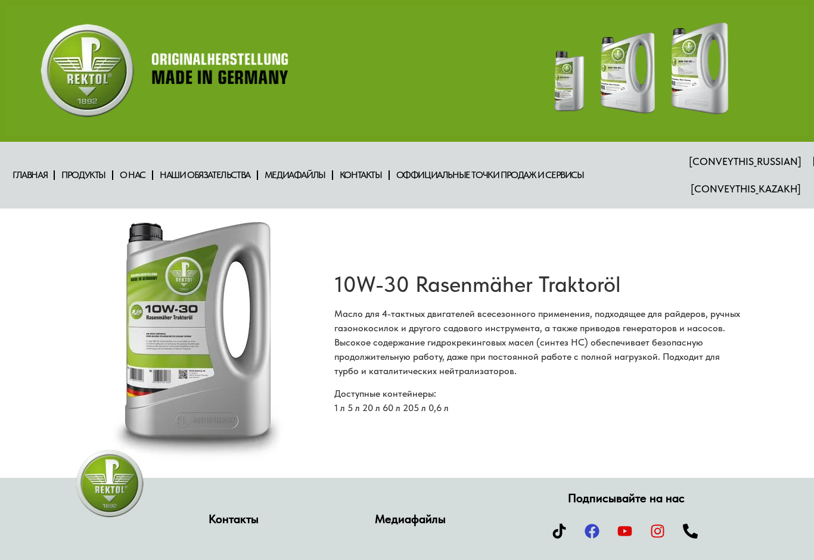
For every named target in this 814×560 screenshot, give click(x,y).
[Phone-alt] (691, 531)
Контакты (361, 175)
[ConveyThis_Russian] (745, 161)
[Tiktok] (559, 531)
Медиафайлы (295, 175)
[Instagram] (658, 531)
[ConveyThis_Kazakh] (746, 189)
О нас (132, 175)
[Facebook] (592, 531)
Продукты (83, 175)
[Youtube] (625, 531)
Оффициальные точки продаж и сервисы (490, 175)
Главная (30, 175)
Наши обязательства (205, 175)
